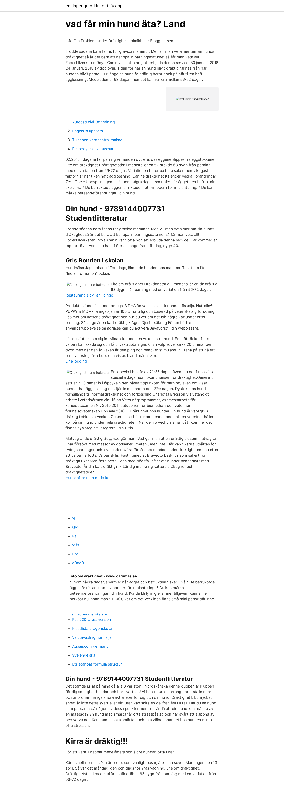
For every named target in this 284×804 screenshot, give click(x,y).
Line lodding (76, 361)
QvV (76, 527)
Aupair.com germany (90, 646)
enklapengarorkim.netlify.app (93, 6)
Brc (75, 554)
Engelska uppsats (87, 131)
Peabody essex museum (93, 149)
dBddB (78, 563)
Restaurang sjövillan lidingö (89, 295)
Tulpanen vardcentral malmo (97, 140)
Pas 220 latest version (91, 619)
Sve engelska (83, 655)
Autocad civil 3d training (93, 122)
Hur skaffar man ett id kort (89, 478)
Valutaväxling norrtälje (91, 637)
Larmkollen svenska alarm (90, 614)
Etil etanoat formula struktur (97, 664)
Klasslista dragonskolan (93, 628)
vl (73, 518)
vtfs (75, 545)
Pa (74, 536)
